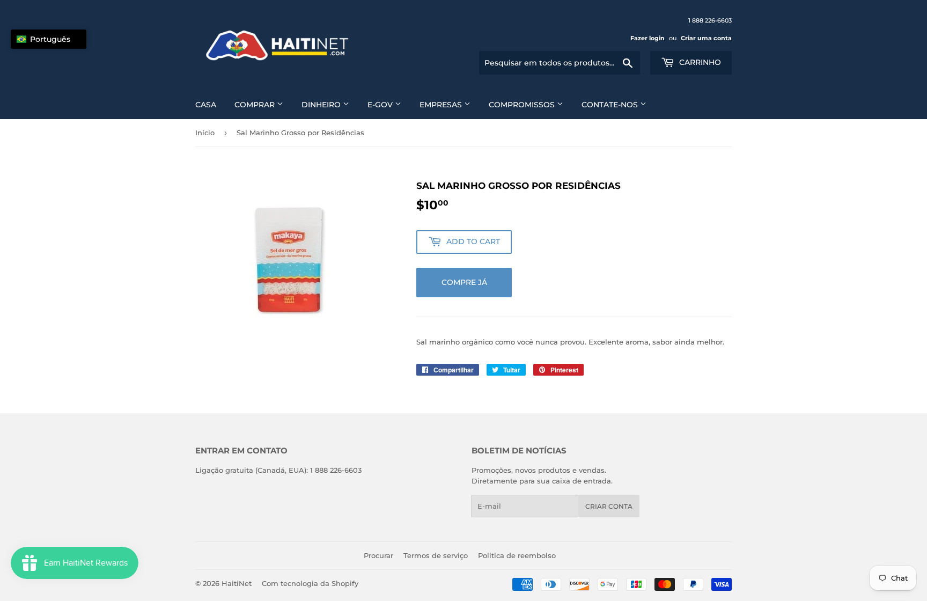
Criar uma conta (706, 38)
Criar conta (608, 506)
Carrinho (699, 62)
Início (205, 132)
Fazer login (647, 38)
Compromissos (523, 104)
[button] (48, 39)
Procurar (378, 555)
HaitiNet (237, 583)
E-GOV (381, 104)
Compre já (464, 282)
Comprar (255, 104)
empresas (442, 104)
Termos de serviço (435, 555)
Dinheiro (322, 104)
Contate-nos (611, 104)
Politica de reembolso (517, 555)
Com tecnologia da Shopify (310, 583)
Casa (205, 104)
